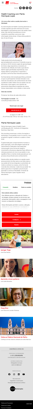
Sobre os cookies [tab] (26, 187)
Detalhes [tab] (15, 187)
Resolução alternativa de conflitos (16, 382)
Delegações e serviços (16, 363)
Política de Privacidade (7, 403)
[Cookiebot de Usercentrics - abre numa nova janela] (24, 183)
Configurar (16, 219)
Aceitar (16, 214)
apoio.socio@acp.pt (16, 365)
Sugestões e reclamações (16, 380)
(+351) (16, 355)
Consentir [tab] (5, 187)
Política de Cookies (6, 405)
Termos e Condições (6, 408)
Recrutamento (16, 378)
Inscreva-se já (16, 110)
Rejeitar (16, 224)
